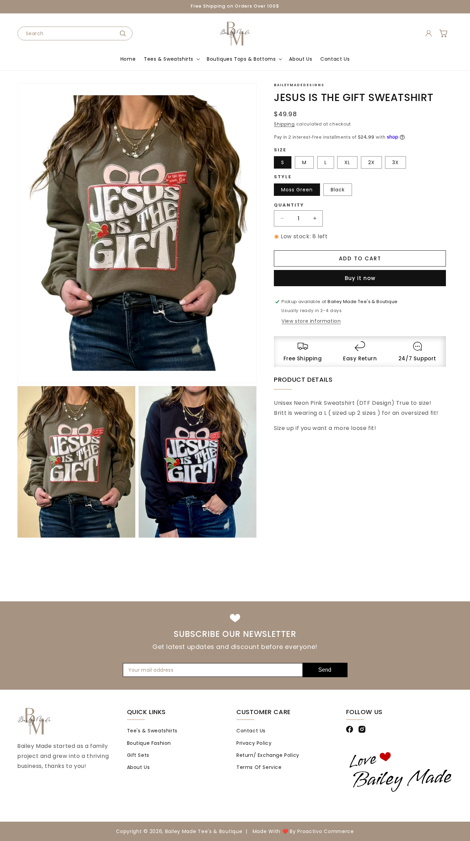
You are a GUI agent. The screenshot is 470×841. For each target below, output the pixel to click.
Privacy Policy (253, 742)
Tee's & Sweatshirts (152, 730)
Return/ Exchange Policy (267, 755)
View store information (311, 320)
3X (395, 162)
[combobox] (75, 33)
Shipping (284, 124)
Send (324, 670)
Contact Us (251, 730)
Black (338, 189)
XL (347, 162)
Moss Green (297, 189)
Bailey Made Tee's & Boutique (204, 831)
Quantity (289, 204)
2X (371, 162)
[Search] (124, 33)
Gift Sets (138, 755)
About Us (138, 767)
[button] (171, 59)
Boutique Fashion (149, 742)
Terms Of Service (259, 767)
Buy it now (360, 278)
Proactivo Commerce (325, 831)
